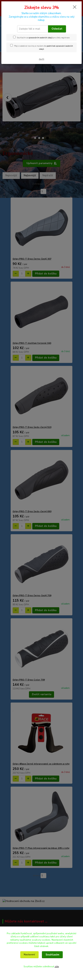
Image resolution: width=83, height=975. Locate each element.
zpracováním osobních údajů (40, 37)
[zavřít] (75, 7)
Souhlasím (52, 954)
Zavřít (41, 59)
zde (57, 966)
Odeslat (57, 29)
